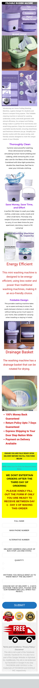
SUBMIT (19, 605)
